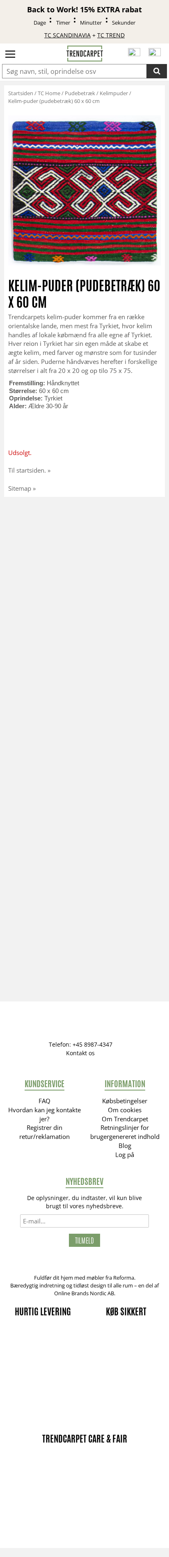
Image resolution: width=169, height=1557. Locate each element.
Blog (125, 1145)
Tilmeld (84, 1240)
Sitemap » (22, 488)
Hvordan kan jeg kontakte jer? (44, 1114)
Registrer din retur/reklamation (44, 1132)
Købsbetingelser (124, 1101)
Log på (124, 1154)
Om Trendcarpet (125, 1119)
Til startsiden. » (29, 470)
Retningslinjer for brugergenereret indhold (125, 1132)
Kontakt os (80, 1053)
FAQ (44, 1101)
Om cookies (125, 1110)
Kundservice (44, 1084)
